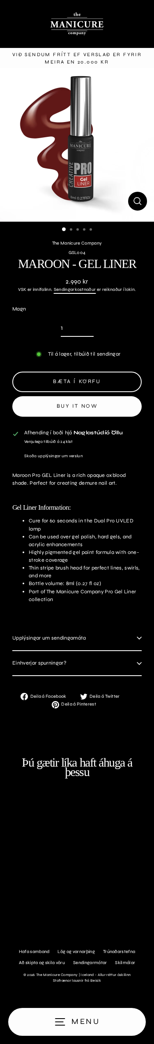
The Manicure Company (77, 243)
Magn (19, 309)
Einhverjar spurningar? (39, 663)
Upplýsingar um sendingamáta (49, 638)
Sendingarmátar (90, 962)
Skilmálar (125, 962)
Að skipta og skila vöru (42, 962)
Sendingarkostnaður (75, 289)
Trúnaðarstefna (119, 951)
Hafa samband (34, 951)
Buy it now (77, 406)
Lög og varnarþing (75, 951)
